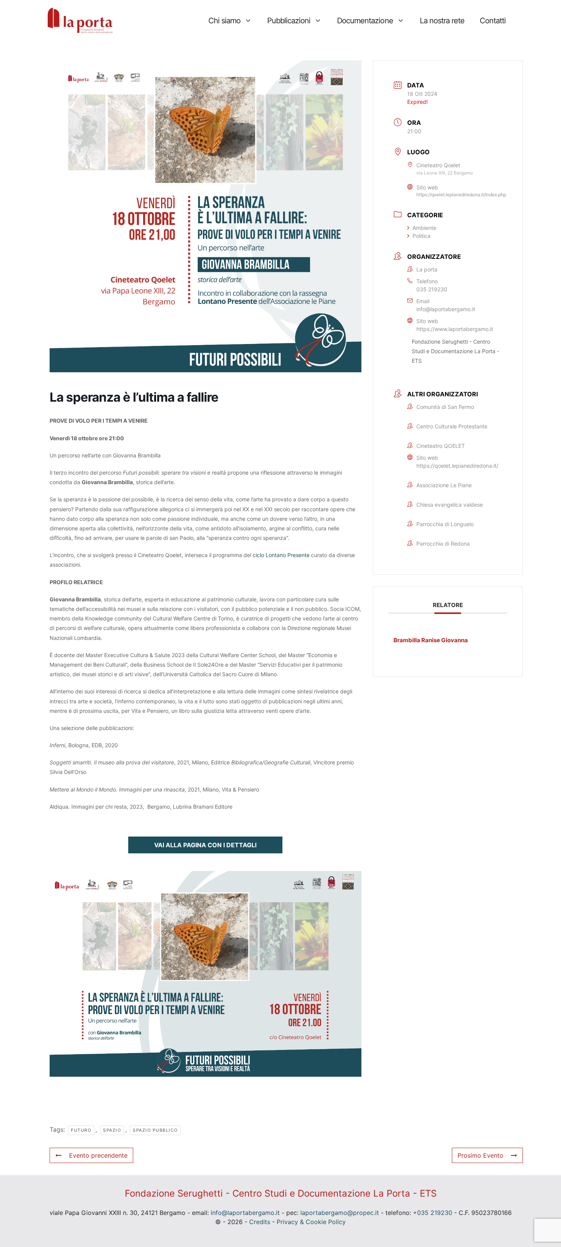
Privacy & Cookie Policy (311, 1222)
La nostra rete (442, 20)
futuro (81, 1130)
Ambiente (424, 228)
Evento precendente (98, 1155)
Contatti (493, 20)
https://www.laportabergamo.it (454, 329)
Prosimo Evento (480, 1155)
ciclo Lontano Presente (281, 555)
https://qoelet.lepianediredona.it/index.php (461, 194)
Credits (259, 1222)
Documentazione (365, 20)
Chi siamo (224, 20)
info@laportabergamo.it (445, 309)
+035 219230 (432, 1212)
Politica (421, 236)
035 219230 (431, 289)
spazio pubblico (155, 1130)
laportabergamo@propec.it (339, 1212)
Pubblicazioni (288, 20)
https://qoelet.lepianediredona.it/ (457, 465)
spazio (112, 1130)
